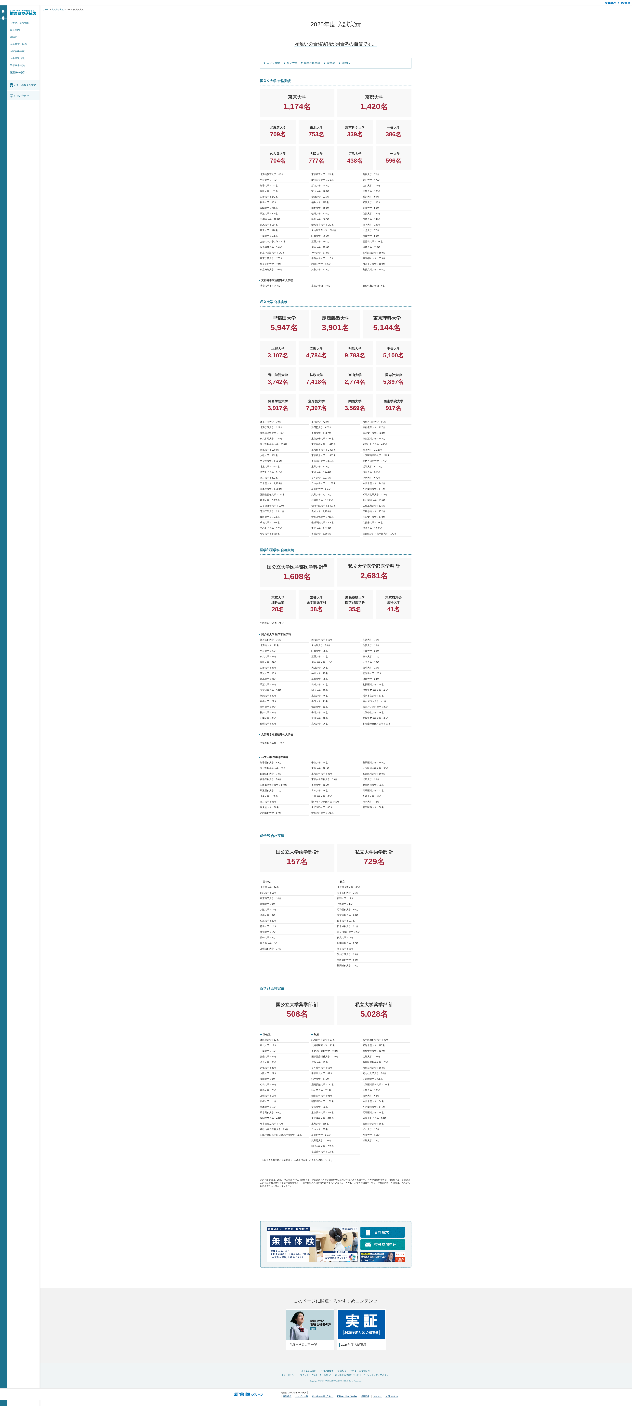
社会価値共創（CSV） (322, 1396)
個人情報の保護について (347, 1375)
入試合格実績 (17, 51)
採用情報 (365, 1396)
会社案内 (341, 1370)
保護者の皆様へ (18, 72)
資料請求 (3, 8)
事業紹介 (287, 1396)
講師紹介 (15, 37)
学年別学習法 (17, 65)
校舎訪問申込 (3, 15)
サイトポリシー (288, 1375)
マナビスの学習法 (20, 22)
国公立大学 (273, 63)
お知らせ (377, 1396)
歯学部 (331, 63)
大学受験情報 (17, 58)
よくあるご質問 (308, 1370)
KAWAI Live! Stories (347, 1396)
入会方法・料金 (18, 44)
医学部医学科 (312, 63)
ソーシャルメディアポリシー (377, 1375)
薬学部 (346, 63)
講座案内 (15, 29)
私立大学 (292, 63)
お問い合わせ (326, 1370)
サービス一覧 (301, 1396)
